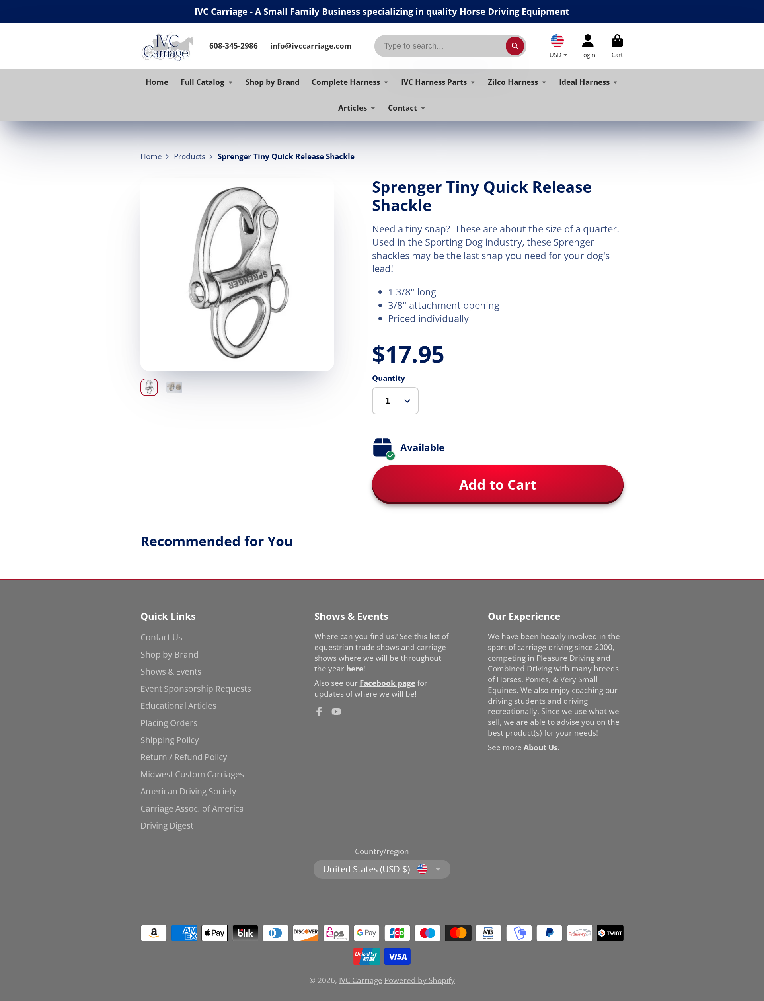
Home (157, 81)
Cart (617, 46)
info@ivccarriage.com (311, 45)
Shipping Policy (169, 739)
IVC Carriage (360, 980)
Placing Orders (168, 722)
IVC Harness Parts (434, 81)
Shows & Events (170, 671)
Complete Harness (346, 81)
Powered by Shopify (419, 980)
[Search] (515, 46)
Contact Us (161, 637)
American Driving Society (188, 791)
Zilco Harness (513, 81)
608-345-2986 (233, 45)
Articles (352, 107)
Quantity (388, 378)
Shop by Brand (273, 81)
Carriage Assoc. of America (192, 808)
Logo (167, 46)
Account (587, 46)
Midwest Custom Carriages (192, 774)
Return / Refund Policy (183, 757)
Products (189, 156)
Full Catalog (202, 81)
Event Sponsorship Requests (195, 688)
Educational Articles (178, 705)
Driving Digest (166, 825)
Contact (402, 107)
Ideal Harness (584, 81)
